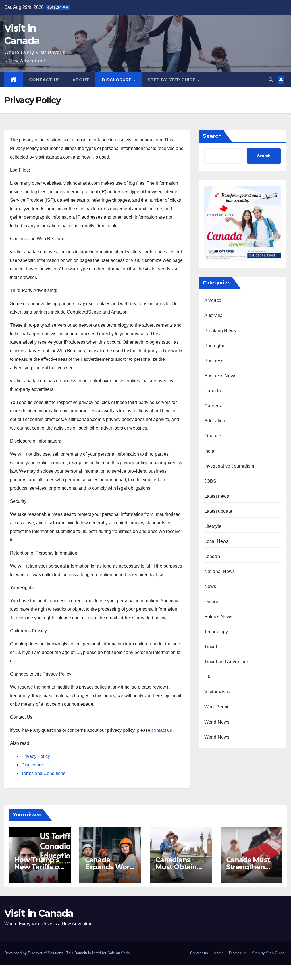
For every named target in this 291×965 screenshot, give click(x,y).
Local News (216, 541)
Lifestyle (213, 526)
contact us (161, 730)
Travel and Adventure (226, 661)
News (210, 586)
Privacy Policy (35, 756)
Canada (212, 390)
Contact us (44, 79)
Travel (210, 646)
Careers (212, 405)
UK (207, 676)
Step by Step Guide (172, 79)
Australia (213, 315)
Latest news (216, 496)
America (212, 300)
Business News (220, 375)
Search (212, 136)
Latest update (218, 511)
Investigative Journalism (229, 466)
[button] (271, 79)
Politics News (218, 616)
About (81, 79)
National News (219, 571)
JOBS (210, 481)
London (212, 556)
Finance (212, 435)
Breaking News (220, 330)
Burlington (215, 345)
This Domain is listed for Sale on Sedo (98, 953)
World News (217, 722)
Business (214, 360)
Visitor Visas (217, 691)
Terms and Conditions (43, 773)
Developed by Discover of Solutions (34, 953)
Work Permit (217, 707)
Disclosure (117, 79)
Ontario (211, 601)
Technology (216, 631)
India (209, 451)
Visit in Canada (38, 913)
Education (214, 420)
